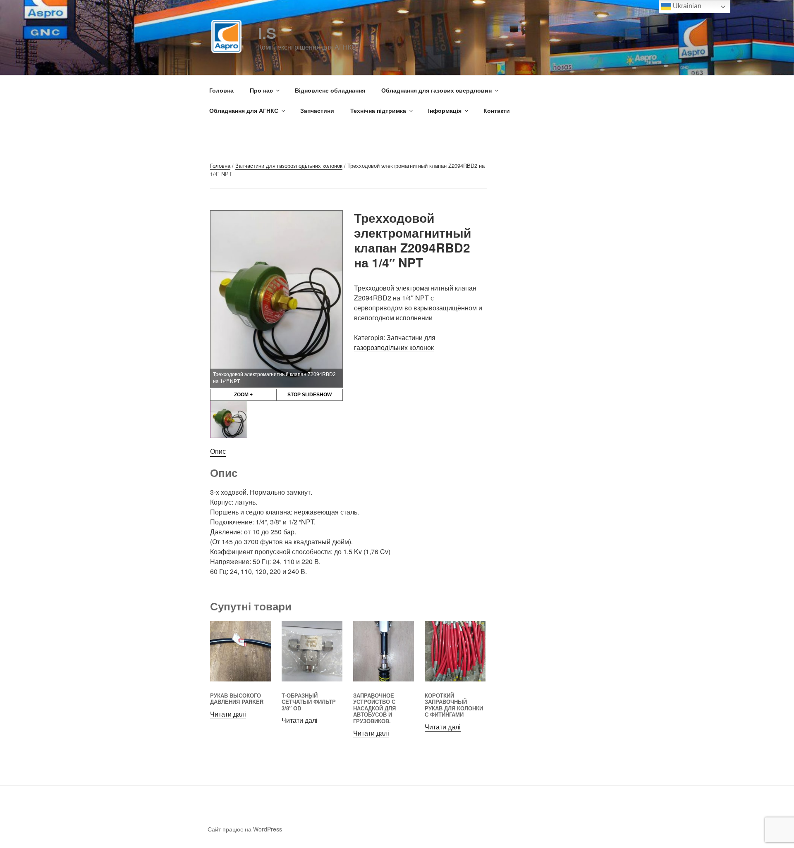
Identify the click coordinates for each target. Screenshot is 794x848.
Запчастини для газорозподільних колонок (288, 165)
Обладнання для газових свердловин (436, 90)
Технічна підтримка (378, 110)
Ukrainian (686, 6)
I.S (267, 32)
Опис (218, 451)
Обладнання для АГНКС (243, 110)
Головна (221, 90)
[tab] (218, 451)
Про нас (261, 90)
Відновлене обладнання (330, 90)
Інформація (445, 110)
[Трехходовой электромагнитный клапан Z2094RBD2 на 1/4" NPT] (228, 419)
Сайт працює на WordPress (245, 829)
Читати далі (228, 714)
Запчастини (317, 110)
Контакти (496, 110)
